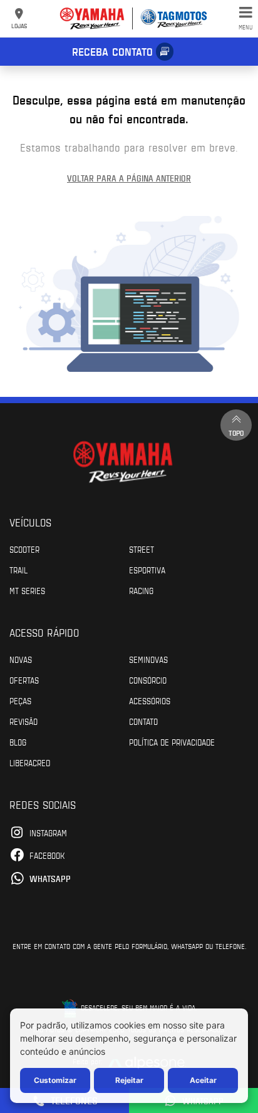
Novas (20, 659)
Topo (236, 433)
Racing (141, 590)
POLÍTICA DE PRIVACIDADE (172, 741)
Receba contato (112, 51)
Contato (143, 721)
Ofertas (24, 679)
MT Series (27, 590)
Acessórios (149, 700)
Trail (18, 569)
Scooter (24, 549)
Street (141, 549)
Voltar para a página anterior (129, 178)
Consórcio (148, 679)
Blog (17, 741)
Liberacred (29, 762)
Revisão (23, 721)
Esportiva (147, 569)
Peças (20, 700)
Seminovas (148, 659)
